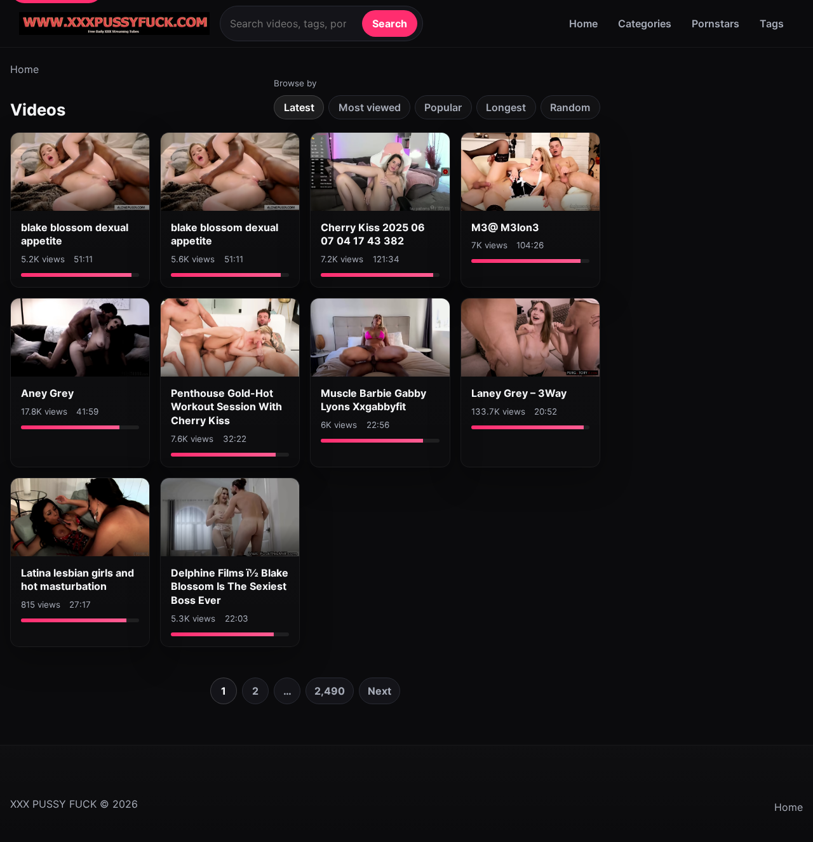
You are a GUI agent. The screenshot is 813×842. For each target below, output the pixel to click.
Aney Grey (47, 393)
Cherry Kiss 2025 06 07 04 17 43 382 (373, 234)
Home (583, 23)
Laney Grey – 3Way (519, 393)
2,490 (329, 691)
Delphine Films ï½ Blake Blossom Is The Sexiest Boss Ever (229, 586)
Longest (506, 107)
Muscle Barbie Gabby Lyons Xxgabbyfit (373, 400)
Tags (772, 23)
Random (570, 107)
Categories (644, 23)
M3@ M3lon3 (505, 227)
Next (379, 691)
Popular (443, 107)
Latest (299, 107)
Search (389, 23)
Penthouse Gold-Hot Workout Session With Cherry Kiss (226, 407)
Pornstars (715, 23)
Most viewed (370, 107)
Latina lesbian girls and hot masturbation (77, 579)
